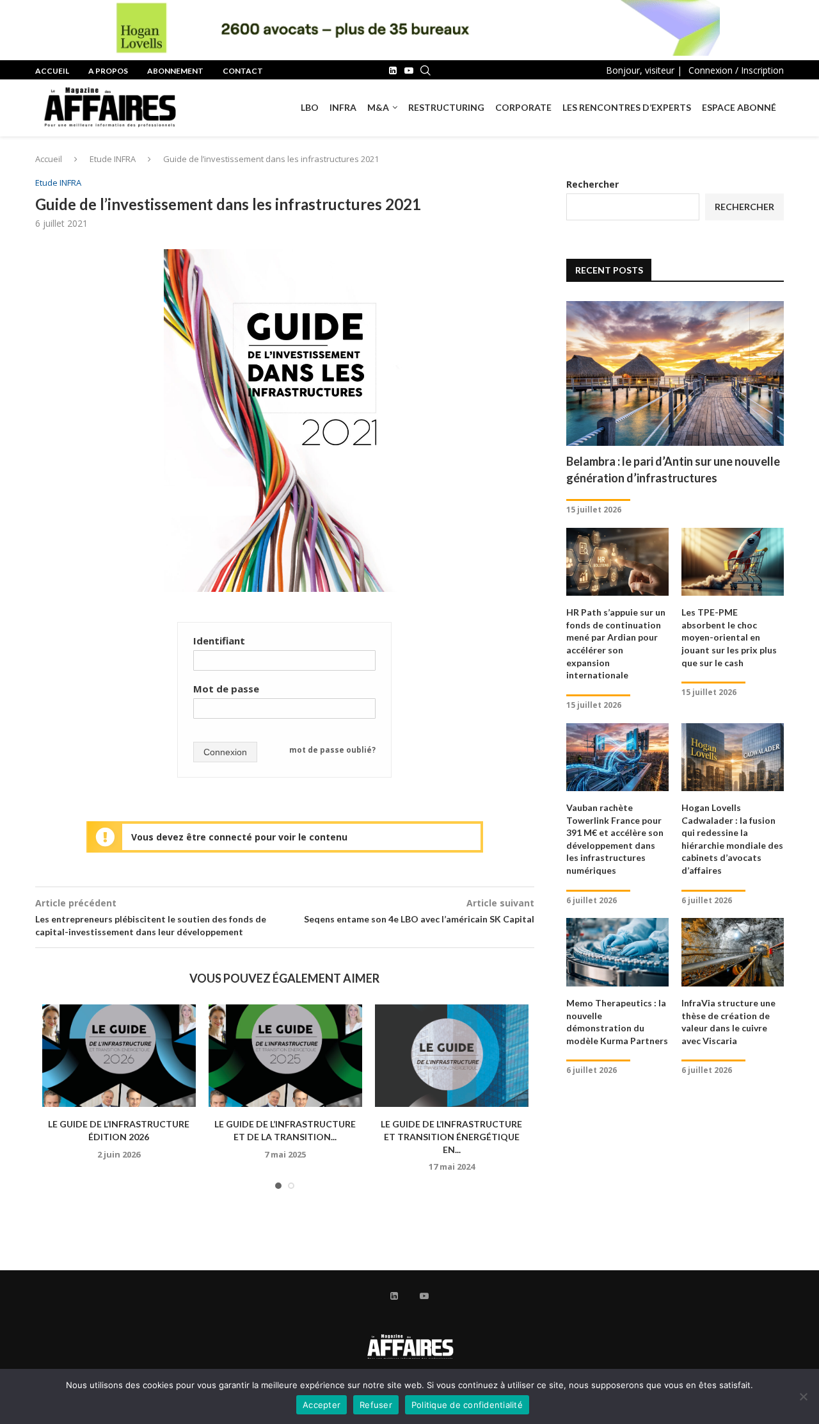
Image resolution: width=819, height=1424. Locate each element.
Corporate (523, 107)
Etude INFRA (113, 159)
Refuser (376, 1405)
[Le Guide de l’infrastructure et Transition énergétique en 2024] (452, 1055)
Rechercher (592, 184)
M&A (378, 107)
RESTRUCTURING (446, 107)
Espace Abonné (739, 107)
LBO (310, 107)
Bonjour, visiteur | (644, 70)
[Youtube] (409, 70)
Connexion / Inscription (736, 70)
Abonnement (175, 71)
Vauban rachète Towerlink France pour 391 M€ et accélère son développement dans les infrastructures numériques (615, 839)
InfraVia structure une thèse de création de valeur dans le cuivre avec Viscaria (728, 1021)
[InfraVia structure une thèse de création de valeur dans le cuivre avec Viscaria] (732, 952)
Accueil (52, 71)
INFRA (343, 107)
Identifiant (219, 640)
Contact (243, 71)
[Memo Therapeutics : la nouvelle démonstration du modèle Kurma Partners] (617, 952)
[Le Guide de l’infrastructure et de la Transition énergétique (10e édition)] (285, 1055)
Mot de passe (226, 688)
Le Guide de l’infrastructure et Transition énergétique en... (451, 1136)
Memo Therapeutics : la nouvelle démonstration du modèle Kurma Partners (617, 1021)
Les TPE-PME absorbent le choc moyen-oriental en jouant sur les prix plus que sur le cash (729, 637)
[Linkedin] (392, 70)
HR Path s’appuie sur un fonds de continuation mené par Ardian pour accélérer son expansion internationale (615, 643)
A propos (108, 71)
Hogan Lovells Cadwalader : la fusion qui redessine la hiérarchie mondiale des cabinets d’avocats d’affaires (732, 839)
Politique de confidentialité (467, 1405)
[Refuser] (803, 1396)
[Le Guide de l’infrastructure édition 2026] (119, 1055)
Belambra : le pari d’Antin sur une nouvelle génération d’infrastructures (673, 469)
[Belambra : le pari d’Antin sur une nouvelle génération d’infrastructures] (675, 373)
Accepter (321, 1405)
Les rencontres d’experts (626, 107)
